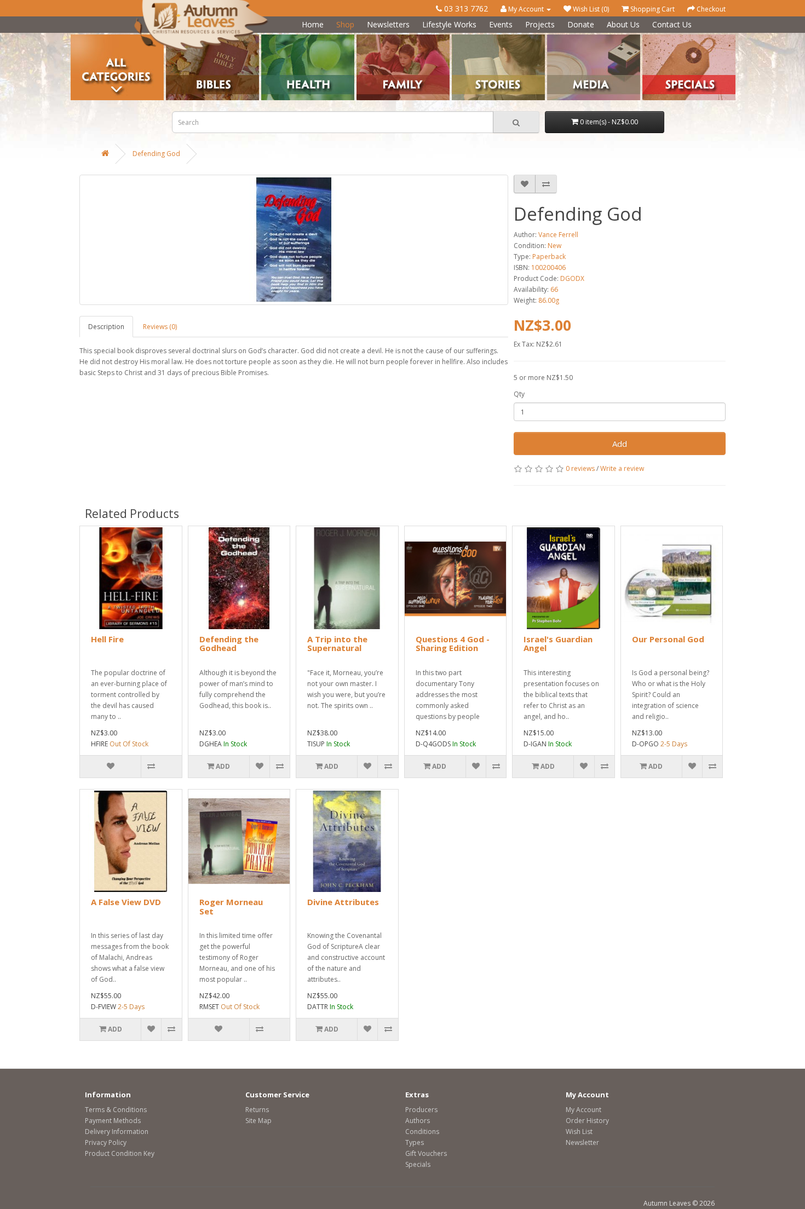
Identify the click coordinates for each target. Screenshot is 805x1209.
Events (501, 24)
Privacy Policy (106, 1142)
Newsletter (582, 1142)
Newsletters (388, 24)
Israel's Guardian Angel (558, 644)
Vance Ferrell (558, 234)
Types (414, 1142)
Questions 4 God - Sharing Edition (453, 644)
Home (313, 24)
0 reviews (580, 468)
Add (619, 443)
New (554, 245)
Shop (345, 24)
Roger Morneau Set (231, 906)
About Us (623, 24)
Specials (417, 1164)
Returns (257, 1109)
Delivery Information (116, 1131)
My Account (583, 1109)
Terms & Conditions (116, 1109)
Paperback (549, 256)
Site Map (258, 1120)
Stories (462, 38)
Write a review (622, 468)
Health (271, 38)
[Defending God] (293, 240)
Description (106, 326)
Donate (580, 24)
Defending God (156, 153)
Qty (519, 394)
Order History (587, 1120)
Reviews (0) (160, 326)
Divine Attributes (343, 901)
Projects (540, 24)
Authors (417, 1120)
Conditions (422, 1131)
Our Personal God (668, 639)
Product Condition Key (119, 1153)
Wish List (579, 1131)
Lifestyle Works (449, 24)
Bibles (175, 38)
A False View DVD (126, 901)
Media (556, 38)
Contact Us (672, 24)
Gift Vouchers (426, 1153)
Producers (421, 1109)
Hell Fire (107, 639)
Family (366, 38)
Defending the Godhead (228, 644)
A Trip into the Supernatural (337, 644)
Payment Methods (113, 1120)
